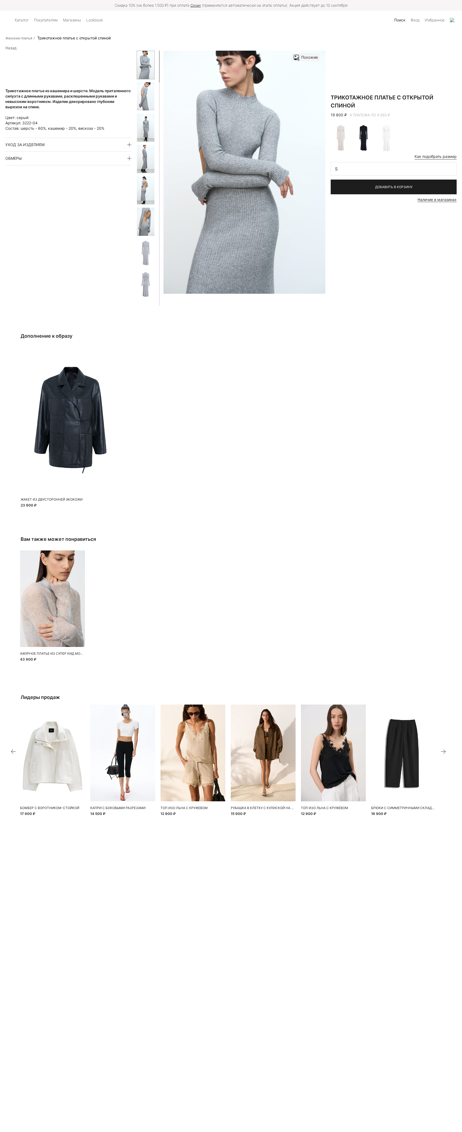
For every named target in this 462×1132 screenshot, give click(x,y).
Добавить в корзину (393, 187)
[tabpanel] (52, 598)
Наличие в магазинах (437, 199)
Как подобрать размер (436, 156)
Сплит (196, 5)
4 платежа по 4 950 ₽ (370, 115)
